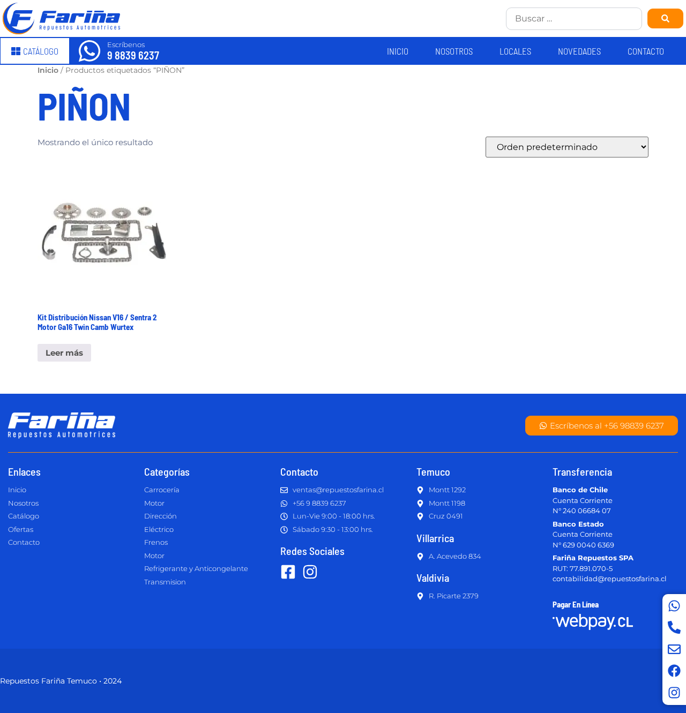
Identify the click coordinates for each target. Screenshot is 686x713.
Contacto (646, 51)
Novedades (579, 51)
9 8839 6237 (133, 55)
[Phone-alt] (674, 627)
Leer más (64, 353)
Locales (515, 51)
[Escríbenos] (89, 51)
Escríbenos (126, 44)
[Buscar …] (574, 18)
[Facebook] (674, 670)
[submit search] (665, 18)
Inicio (397, 51)
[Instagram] (674, 692)
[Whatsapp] (674, 605)
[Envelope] (674, 649)
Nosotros (454, 51)
